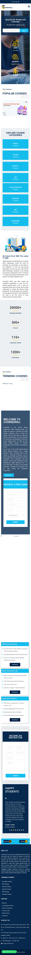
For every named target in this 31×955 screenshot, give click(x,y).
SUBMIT (15, 522)
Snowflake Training (7, 881)
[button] (8, 475)
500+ (15, 48)
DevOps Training (6, 886)
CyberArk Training (6, 894)
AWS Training (5, 884)
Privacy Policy (6, 910)
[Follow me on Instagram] (14, 1)
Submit (15, 776)
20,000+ (15, 61)
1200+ (15, 75)
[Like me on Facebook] (12, 1)
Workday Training (6, 889)
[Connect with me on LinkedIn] (16, 1)
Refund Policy (5, 913)
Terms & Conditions (7, 908)
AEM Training (5, 891)
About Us (4, 903)
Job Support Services (7, 905)
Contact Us (5, 915)
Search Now (24, 31)
